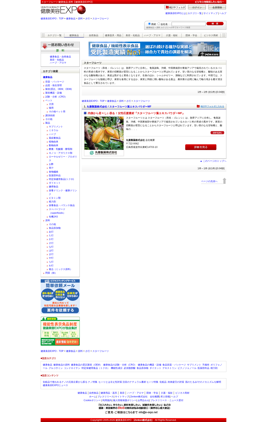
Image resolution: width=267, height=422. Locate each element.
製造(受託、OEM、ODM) (58, 89)
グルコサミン (56, 368)
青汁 (51, 167)
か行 (51, 239)
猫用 (51, 107)
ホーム (92, 396)
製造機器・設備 (53, 92)
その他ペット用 (57, 111)
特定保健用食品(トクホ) (61, 179)
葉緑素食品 (55, 138)
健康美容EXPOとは (175, 13)
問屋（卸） (51, 273)
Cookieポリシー (92, 400)
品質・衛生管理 (53, 85)
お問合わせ (143, 400)
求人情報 (165, 396)
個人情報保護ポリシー (124, 400)
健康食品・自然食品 (60, 56)
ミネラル (53, 130)
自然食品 (93, 35)
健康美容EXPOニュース (55, 385)
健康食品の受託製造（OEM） (86, 364)
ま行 (51, 254)
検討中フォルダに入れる (212, 106)
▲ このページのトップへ (213, 161)
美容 (122, 393)
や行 (51, 258)
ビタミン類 (55, 198)
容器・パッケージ (54, 81)
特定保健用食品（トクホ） (96, 368)
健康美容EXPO (123, 420)
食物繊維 (53, 171)
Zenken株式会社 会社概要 (144, 396)
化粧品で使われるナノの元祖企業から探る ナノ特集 (70, 382)
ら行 (51, 261)
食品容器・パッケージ (174, 364)
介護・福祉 (172, 35)
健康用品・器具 (109, 393)
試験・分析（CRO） (56, 96)
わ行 (51, 265)
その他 (48, 119)
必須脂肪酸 (129, 368)
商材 (153, 24)
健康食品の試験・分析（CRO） (120, 364)
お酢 (51, 164)
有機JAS (53, 216)
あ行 (51, 231)
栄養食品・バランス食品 (62, 205)
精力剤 (52, 201)
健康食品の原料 (61, 364)
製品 (47, 123)
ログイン (197, 7)
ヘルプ (222, 13)
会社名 (164, 24)
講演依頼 (50, 115)
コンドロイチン (72, 368)
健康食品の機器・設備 (149, 364)
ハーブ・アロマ (152, 35)
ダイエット (55, 182)
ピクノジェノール (187, 368)
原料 (80, 18)
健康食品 (70, 18)
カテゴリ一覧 (195, 13)
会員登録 (217, 7)
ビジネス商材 (211, 35)
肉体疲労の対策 (176, 382)
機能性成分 (117, 368)
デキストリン (169, 368)
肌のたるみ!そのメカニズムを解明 (203, 382)
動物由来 (53, 145)
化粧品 (163, 382)
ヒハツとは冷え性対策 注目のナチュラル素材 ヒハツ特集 (128, 382)
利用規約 (107, 400)
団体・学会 (191, 35)
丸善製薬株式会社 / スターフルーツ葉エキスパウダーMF (119, 106)
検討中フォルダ (177, 7)
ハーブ (52, 134)
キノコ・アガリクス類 (60, 153)
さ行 (87, 18)
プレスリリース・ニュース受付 (167, 400)
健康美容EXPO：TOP (52, 18)
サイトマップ (210, 13)
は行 (51, 250)
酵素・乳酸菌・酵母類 (60, 149)
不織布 (205, 364)
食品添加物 (55, 228)
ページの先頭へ (209, 181)
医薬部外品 (55, 175)
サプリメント (56, 126)
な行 (51, 246)
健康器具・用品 (113, 35)
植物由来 (53, 141)
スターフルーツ (100, 18)
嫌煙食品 (53, 186)
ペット (48, 100)
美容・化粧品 (133, 35)
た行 (51, 235)
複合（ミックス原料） (60, 269)
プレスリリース (105, 396)
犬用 (51, 104)
